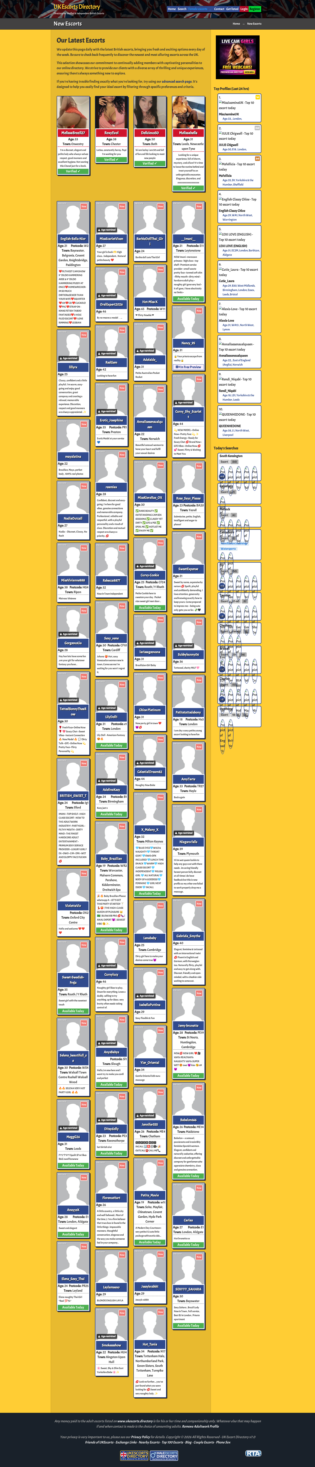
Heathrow (226, 709)
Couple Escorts (203, 1442)
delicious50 (150, 132)
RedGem (111, 362)
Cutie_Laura (226, 281)
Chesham (226, 625)
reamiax (111, 487)
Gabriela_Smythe (188, 936)
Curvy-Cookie (150, 575)
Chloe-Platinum (150, 710)
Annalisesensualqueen (150, 424)
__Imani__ (188, 239)
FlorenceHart (111, 1198)
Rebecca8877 (111, 580)
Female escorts (197, 9)
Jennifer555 (150, 1124)
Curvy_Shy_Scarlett (188, 414)
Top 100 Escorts (172, 1442)
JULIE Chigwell (228, 145)
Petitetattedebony (188, 712)
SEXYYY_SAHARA (188, 1289)
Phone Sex (223, 1442)
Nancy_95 (188, 343)
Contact (219, 9)
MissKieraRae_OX (150, 498)
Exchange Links (126, 1442)
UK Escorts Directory (77, 7)
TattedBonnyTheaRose (73, 711)
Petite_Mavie (150, 1195)
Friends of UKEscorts (99, 1442)
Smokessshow (111, 1345)
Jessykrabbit (149, 1286)
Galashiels (226, 486)
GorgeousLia (73, 643)
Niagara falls (188, 842)
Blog (188, 1442)
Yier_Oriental (150, 1063)
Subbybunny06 (188, 654)
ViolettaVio (73, 906)
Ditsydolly (111, 1129)
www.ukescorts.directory (135, 1421)
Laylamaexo (111, 1287)
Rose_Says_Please (188, 498)
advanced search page (177, 81)
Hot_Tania (150, 1344)
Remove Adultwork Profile (200, 1426)
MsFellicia (225, 176)
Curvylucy (111, 974)
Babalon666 (188, 1120)
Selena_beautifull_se (73, 1058)
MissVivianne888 (73, 580)
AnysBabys (111, 1052)
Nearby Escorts (149, 1442)
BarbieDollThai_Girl (150, 241)
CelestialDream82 (149, 772)
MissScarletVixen (111, 239)
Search (182, 9)
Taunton (225, 595)
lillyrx (73, 367)
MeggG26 (73, 1137)
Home (172, 9)
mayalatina (73, 456)
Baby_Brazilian (111, 859)
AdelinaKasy (111, 790)
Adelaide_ (150, 360)
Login (244, 9)
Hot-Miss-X (150, 302)
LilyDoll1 (111, 717)
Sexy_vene (111, 638)
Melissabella (188, 132)
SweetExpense (188, 569)
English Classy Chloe (232, 211)
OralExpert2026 (111, 304)
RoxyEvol (111, 132)
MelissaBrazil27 (73, 132)
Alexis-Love (226, 321)
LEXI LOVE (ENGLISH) (233, 246)
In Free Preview (190, 367)
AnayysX (73, 1210)
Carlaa (188, 1220)
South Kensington (231, 456)
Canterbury (227, 532)
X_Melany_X (149, 830)
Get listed (232, 9)
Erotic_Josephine (111, 420)
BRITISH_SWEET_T (73, 796)
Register (255, 9)
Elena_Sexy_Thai (73, 1279)
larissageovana (150, 652)
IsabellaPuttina (149, 1005)
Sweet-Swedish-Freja (73, 980)
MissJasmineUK (229, 114)
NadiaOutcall (73, 518)
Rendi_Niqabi (227, 391)
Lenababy (149, 938)
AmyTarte (188, 779)
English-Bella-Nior (73, 239)
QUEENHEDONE (230, 426)
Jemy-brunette (188, 1025)
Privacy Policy (140, 1437)
